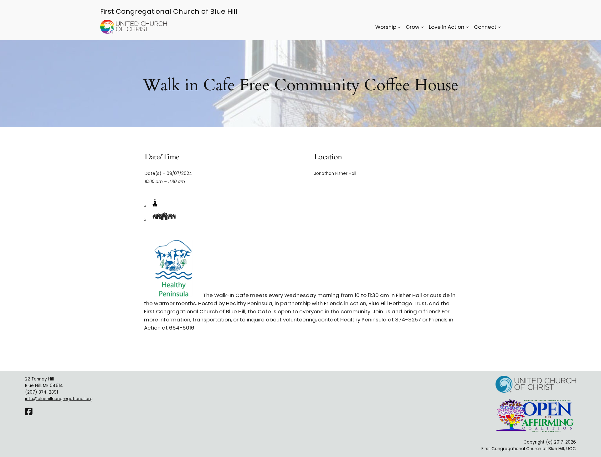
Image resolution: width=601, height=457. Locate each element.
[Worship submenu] (399, 26)
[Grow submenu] (422, 26)
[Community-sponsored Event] (165, 219)
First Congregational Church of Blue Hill (168, 11)
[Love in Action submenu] (467, 26)
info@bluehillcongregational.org (59, 399)
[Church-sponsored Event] (155, 206)
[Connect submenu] (499, 26)
